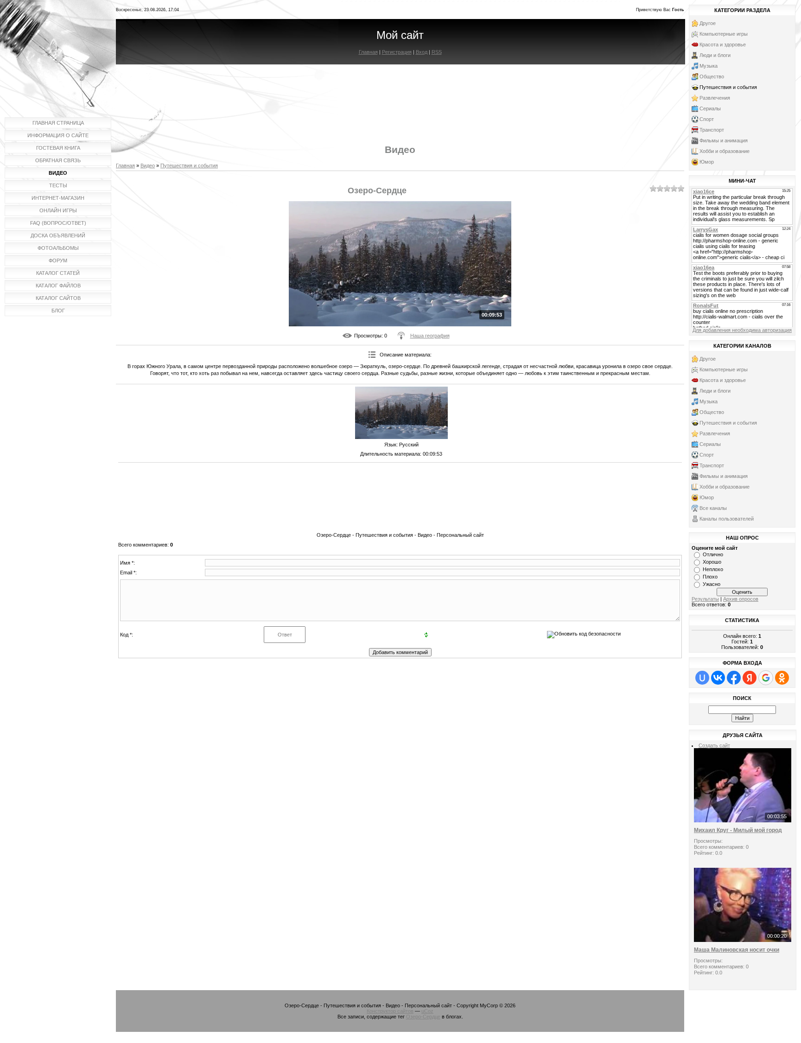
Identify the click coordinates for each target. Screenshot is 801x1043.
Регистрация (397, 52)
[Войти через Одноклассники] (782, 678)
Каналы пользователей (726, 519)
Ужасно (711, 584)
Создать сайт (714, 745)
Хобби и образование (724, 151)
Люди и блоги (715, 55)
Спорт (706, 119)
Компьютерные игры (723, 34)
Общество (711, 76)
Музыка (708, 66)
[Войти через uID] (702, 678)
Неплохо (713, 569)
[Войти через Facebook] (734, 678)
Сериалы (710, 108)
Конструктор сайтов (390, 1011)
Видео (147, 165)
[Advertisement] (400, 96)
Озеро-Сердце (423, 1016)
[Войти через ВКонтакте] (718, 678)
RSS (437, 52)
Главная (368, 52)
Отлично (713, 554)
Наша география (430, 335)
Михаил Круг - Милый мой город (738, 830)
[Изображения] (401, 413)
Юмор (706, 162)
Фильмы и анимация (723, 140)
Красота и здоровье (722, 44)
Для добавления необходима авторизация (742, 330)
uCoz (427, 1011)
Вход (421, 52)
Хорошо (712, 562)
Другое (707, 23)
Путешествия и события (189, 165)
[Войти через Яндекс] (749, 678)
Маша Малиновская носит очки (736, 950)
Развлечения (714, 98)
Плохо (710, 576)
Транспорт (711, 130)
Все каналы (713, 508)
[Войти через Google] (765, 677)
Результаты (705, 599)
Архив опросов (740, 599)
